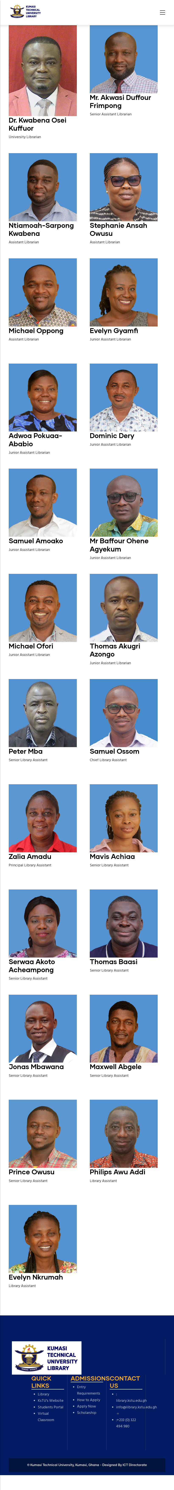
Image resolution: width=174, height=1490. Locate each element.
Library (43, 1394)
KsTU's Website (50, 1401)
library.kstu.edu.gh (131, 1401)
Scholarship (86, 1413)
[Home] (26, 11)
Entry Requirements (88, 1390)
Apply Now (86, 1406)
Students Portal (50, 1407)
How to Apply (88, 1400)
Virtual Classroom (46, 1417)
